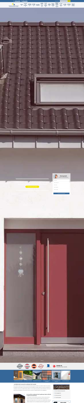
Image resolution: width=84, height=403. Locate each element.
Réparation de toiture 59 (69, 5)
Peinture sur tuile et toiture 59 (42, 5)
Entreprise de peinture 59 (29, 5)
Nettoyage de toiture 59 (33, 5)
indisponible (17, 1)
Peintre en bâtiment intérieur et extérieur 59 (56, 4)
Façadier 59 (21, 5)
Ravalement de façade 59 (38, 5)
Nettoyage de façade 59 (64, 5)
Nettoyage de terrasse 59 (60, 5)
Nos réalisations (32, 186)
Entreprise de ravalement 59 (25, 5)
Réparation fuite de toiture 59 (73, 5)
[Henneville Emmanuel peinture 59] (14, 4)
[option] (42, 201)
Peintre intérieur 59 (49, 5)
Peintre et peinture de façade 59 (52, 5)
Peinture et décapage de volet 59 (45, 5)
